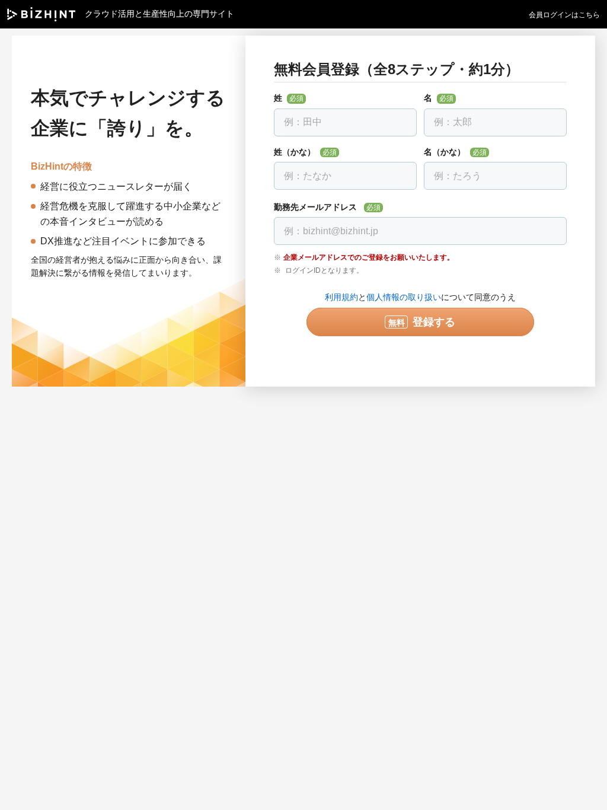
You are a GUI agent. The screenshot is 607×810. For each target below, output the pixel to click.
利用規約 (341, 297)
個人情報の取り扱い (403, 297)
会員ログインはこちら (564, 15)
